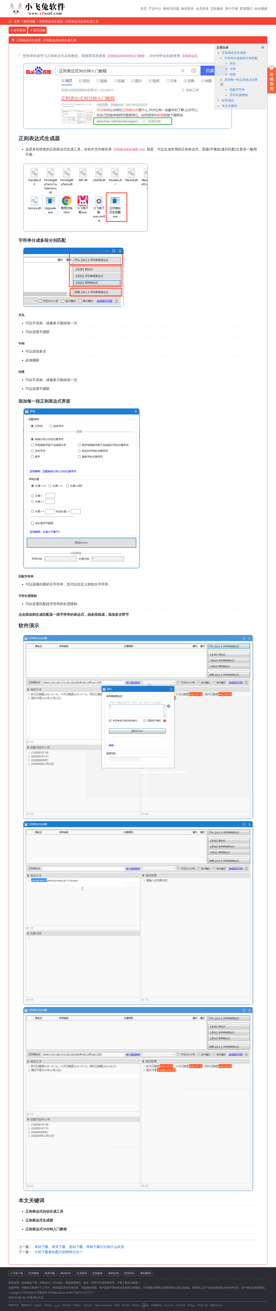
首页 (143, 8)
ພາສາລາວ (156, 1305)
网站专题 (38, 1297)
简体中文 (14, 1305)
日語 (116, 1305)
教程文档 (113, 1273)
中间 (233, 69)
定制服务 (216, 8)
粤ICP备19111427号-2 (81, 1292)
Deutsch (66, 1305)
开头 (233, 63)
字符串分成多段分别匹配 (241, 58)
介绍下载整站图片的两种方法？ (58, 1252)
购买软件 (187, 8)
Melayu (136, 1305)
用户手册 (231, 8)
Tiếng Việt (202, 1305)
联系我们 (246, 8)
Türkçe (191, 1305)
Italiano (48, 1305)
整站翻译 (145, 1273)
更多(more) (216, 1305)
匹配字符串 (237, 89)
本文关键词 (229, 106)
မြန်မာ (145, 1305)
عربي (57, 1305)
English (38, 1305)
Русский (168, 1305)
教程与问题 (171, 8)
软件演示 (228, 100)
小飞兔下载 (16, 1273)
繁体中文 (26, 1305)
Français (87, 1305)
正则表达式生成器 (234, 52)
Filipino (77, 1305)
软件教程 (34, 1273)
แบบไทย (180, 1305)
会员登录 (202, 8)
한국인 (126, 1305)
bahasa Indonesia (103, 1305)
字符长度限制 (239, 95)
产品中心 (155, 8)
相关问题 (29, 21)
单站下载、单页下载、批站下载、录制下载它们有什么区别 (79, 1247)
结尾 (233, 74)
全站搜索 (260, 8)
